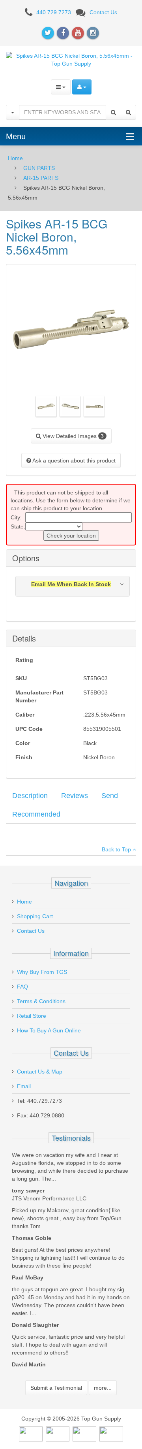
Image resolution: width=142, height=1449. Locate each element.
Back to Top (117, 849)
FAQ (22, 986)
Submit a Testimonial (56, 1388)
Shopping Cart (35, 916)
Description (30, 796)
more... (103, 1388)
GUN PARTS (39, 168)
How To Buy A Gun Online (49, 1030)
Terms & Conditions (41, 1001)
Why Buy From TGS (42, 972)
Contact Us (103, 12)
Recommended (36, 814)
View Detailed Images (72, 436)
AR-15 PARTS (40, 178)
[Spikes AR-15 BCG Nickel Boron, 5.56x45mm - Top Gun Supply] (71, 59)
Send (109, 796)
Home (15, 158)
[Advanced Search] (128, 112)
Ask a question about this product (73, 460)
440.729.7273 (53, 12)
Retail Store (31, 1016)
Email (24, 1086)
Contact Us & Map (39, 1071)
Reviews (74, 796)
